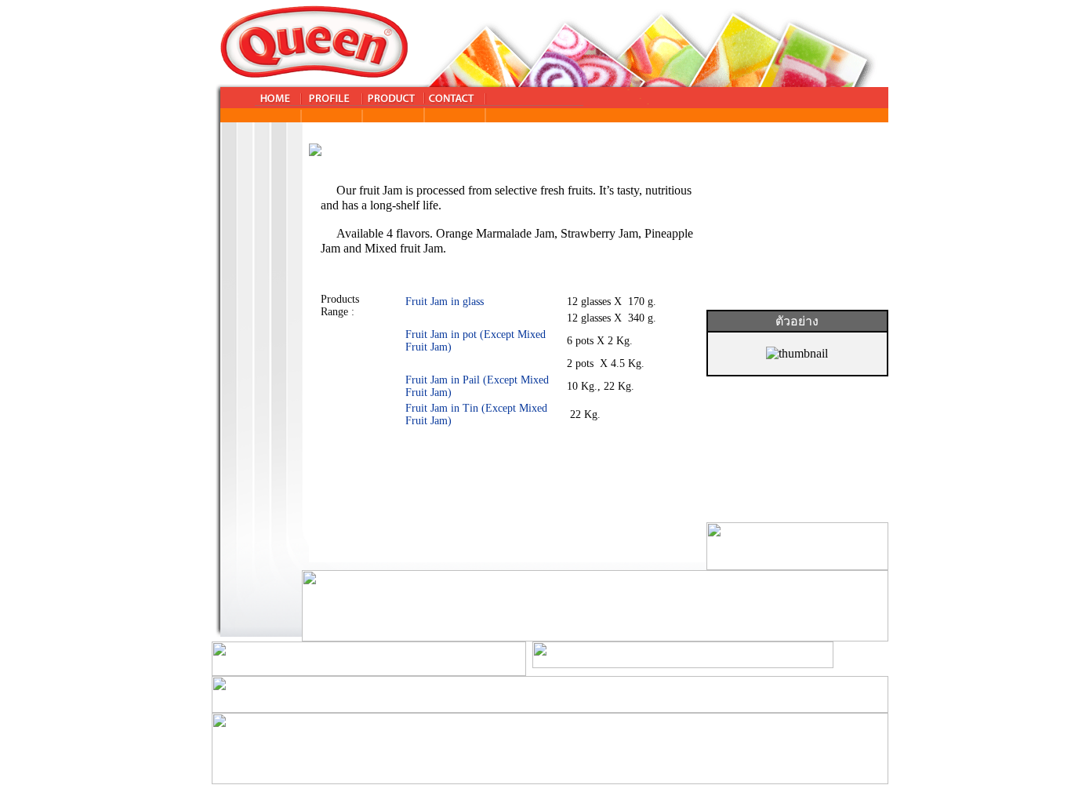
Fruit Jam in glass (444, 301)
